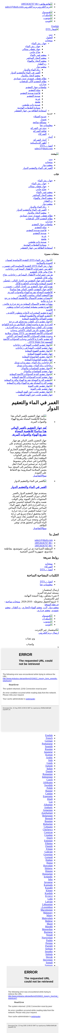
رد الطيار (41, 64)
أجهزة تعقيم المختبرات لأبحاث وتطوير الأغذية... (29, 312)
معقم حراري (43, 610)
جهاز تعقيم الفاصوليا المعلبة (39, 359)
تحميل (43, 119)
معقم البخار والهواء (36, 61)
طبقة (37, 102)
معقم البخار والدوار (30, 75)
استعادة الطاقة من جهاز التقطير (30, 110)
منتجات (49, 40)
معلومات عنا (46, 125)
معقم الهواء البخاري (32, 607)
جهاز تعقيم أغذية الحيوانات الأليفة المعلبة (32, 377)
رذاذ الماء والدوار (31, 69)
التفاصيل (37, 475)
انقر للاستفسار (51, 598)
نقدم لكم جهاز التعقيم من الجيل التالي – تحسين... (28, 286)
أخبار (50, 137)
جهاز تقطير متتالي (31, 49)
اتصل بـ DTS (46, 145)
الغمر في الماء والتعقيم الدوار (25, 72)
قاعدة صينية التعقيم (30, 93)
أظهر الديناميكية (38, 142)
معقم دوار (41, 66)
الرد (45, 607)
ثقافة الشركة (39, 131)
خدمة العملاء (40, 116)
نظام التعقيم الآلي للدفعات (33, 81)
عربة (37, 99)
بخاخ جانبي (35, 52)
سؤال (43, 475)
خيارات (42, 84)
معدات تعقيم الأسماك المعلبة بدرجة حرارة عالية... (27, 304)
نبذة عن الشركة (38, 128)
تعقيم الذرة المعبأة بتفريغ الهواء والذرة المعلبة (30, 383)
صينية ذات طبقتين (31, 104)
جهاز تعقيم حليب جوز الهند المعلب (35, 394)
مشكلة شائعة (39, 122)
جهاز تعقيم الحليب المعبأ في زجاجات (34, 348)
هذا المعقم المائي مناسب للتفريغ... (35, 295)
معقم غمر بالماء (38, 55)
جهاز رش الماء (39, 43)
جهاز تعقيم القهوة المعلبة (40, 353)
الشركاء (42, 134)
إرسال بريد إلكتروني (48, 633)
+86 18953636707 (33, 4)
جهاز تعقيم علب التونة (41, 388)
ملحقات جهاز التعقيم (36, 87)
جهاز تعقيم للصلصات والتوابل (38, 371)
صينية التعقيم (33, 96)
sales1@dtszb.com (21, 7)
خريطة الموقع (52, 604)
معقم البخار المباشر (36, 58)
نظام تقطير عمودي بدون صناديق (30, 78)
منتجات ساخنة (13, 601)
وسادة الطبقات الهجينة (28, 107)
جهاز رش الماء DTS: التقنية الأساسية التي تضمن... (27, 266)
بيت (51, 34)
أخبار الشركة (39, 140)
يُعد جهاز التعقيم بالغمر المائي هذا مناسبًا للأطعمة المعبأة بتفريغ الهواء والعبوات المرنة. (28, 431)
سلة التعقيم (34, 90)
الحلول (49, 37)
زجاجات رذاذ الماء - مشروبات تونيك (35, 365)
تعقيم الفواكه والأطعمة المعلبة (37, 318)
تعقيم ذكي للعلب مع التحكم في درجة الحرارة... (29, 327)
